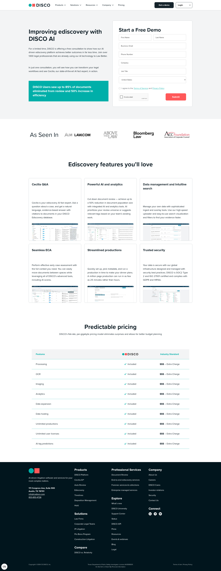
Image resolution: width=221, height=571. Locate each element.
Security (152, 495)
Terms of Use (177, 564)
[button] (60, 5)
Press (114, 529)
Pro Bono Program (82, 534)
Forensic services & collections (125, 485)
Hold (76, 505)
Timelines (78, 495)
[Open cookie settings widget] (4, 567)
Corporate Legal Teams (84, 523)
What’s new (117, 503)
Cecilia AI (79, 479)
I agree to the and (142, 88)
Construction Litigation (84, 539)
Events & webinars (120, 539)
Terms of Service (141, 88)
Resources (116, 534)
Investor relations (156, 490)
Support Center (118, 513)
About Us (153, 474)
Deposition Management (85, 500)
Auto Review (80, 485)
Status (114, 518)
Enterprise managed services (124, 490)
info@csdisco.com (37, 494)
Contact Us (153, 500)
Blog (114, 544)
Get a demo (164, 5)
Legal (114, 549)
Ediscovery (79, 490)
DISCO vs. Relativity (83, 552)
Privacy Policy (158, 88)
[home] (39, 5)
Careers (152, 479)
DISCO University (119, 508)
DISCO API (116, 523)
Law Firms (78, 518)
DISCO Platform (81, 474)
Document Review (120, 474)
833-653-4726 (35, 497)
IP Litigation (79, 529)
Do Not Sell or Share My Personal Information (110, 567)
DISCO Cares (154, 485)
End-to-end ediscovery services (126, 479)
